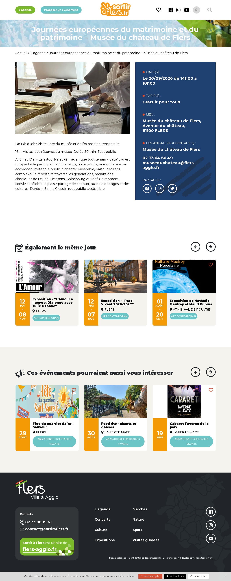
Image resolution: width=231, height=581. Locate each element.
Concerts (102, 520)
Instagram (178, 10)
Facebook (171, 10)
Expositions (105, 540)
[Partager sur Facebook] (147, 188)
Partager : (152, 180)
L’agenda (25, 10)
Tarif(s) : (153, 95)
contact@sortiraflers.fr (46, 529)
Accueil (21, 53)
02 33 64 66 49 (158, 157)
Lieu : (150, 114)
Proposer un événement (61, 10)
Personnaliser (198, 576)
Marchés (140, 509)
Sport (137, 530)
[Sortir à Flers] (115, 9)
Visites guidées (146, 540)
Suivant (211, 247)
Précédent (195, 247)
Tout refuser (176, 576)
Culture (101, 530)
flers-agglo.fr (39, 549)
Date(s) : (153, 72)
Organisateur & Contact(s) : (171, 143)
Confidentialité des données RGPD (146, 557)
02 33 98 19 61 (38, 522)
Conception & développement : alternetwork (190, 557)
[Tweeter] (159, 188)
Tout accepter (151, 576)
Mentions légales (117, 557)
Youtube (186, 10)
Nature (138, 520)
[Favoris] (159, 10)
